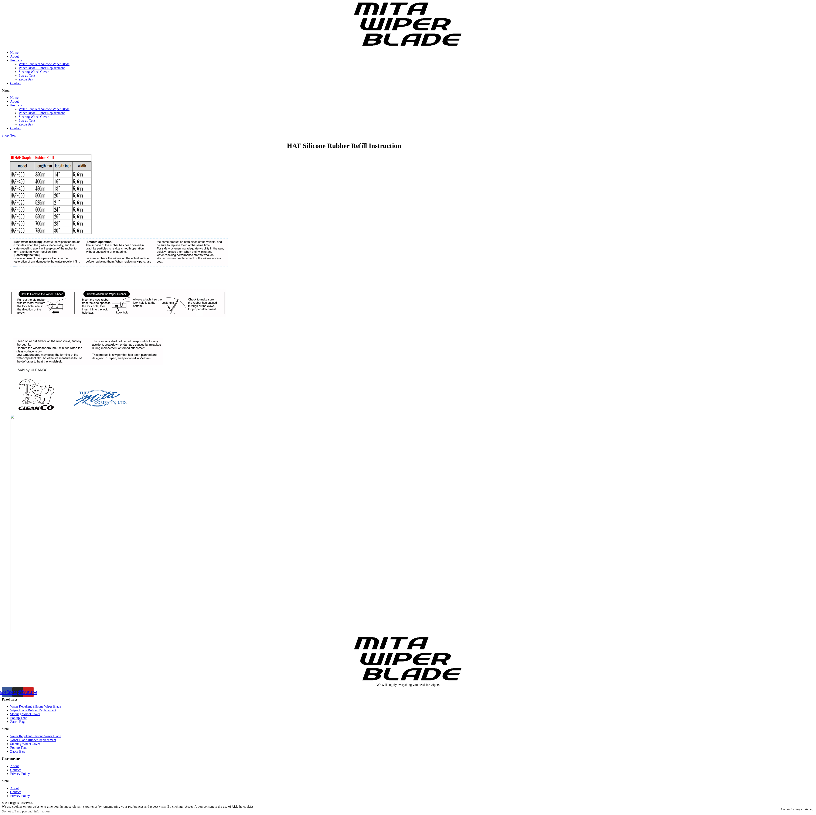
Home (14, 52)
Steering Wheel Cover (33, 71)
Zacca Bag (26, 79)
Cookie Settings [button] (791, 809)
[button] (408, 90)
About (14, 56)
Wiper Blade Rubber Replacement (42, 68)
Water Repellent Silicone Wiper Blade (44, 64)
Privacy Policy (20, 774)
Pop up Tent (27, 75)
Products (16, 60)
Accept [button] (809, 809)
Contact (15, 83)
